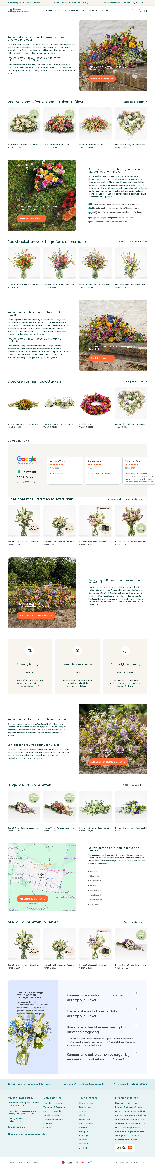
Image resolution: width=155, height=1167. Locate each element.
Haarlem (119, 1107)
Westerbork (95, 890)
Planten (93, 10)
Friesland (35, 351)
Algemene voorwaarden (127, 1162)
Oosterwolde (96, 900)
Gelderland (64, 351)
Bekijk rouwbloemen (134, 922)
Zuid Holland (43, 354)
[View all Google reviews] (26, 460)
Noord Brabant (49, 755)
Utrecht (20, 354)
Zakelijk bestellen (51, 1115)
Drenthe (26, 351)
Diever (32, 749)
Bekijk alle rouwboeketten (131, 241)
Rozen (105, 10)
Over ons (47, 1123)
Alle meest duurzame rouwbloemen (126, 499)
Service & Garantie (52, 1111)
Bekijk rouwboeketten (133, 785)
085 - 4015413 (141, 3)
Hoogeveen (95, 880)
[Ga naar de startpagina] (18, 10)
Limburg (21, 357)
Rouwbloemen (73, 10)
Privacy (144, 1162)
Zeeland (53, 354)
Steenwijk (94, 876)
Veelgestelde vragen (111, 3)
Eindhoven (129, 1107)
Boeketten (51, 10)
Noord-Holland (86, 1103)
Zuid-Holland (85, 1107)
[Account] (139, 10)
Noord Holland (31, 354)
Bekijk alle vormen (135, 381)
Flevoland (12, 354)
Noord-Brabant (86, 1123)
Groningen (44, 351)
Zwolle (139, 1107)
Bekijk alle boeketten (134, 101)
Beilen (93, 885)
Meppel (93, 871)
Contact (126, 3)
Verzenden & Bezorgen (54, 1107)
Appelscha (95, 904)
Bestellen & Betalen (52, 1103)
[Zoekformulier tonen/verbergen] (133, 10)
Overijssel (54, 351)
